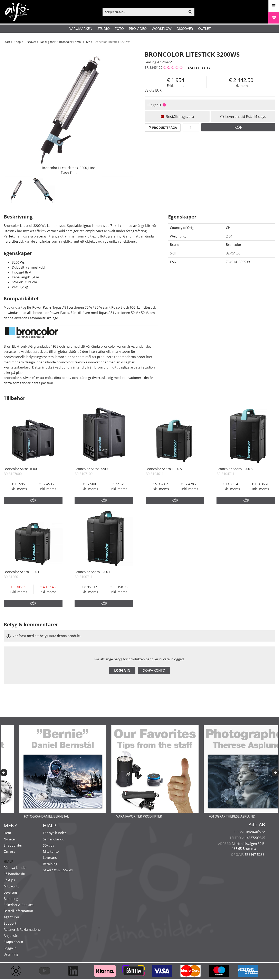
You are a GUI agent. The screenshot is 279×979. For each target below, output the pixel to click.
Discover (185, 28)
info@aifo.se (255, 832)
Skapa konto (154, 670)
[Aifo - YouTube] (46, 971)
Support (10, 923)
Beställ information (18, 911)
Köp (238, 127)
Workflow (162, 28)
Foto (119, 28)
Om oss (9, 851)
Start (7, 42)
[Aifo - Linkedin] (75, 971)
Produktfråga (164, 127)
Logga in (122, 670)
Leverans (11, 892)
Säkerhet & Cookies (18, 905)
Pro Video (138, 28)
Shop (17, 42)
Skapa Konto (13, 942)
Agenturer (11, 917)
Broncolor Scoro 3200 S (235, 469)
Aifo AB (257, 824)
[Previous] (3, 772)
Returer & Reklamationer (23, 929)
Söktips (9, 880)
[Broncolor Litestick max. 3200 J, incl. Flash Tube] (69, 111)
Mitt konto (12, 886)
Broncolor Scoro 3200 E (93, 572)
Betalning (11, 898)
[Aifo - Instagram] (18, 971)
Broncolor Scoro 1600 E (22, 572)
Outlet (204, 28)
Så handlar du (14, 874)
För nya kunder (15, 867)
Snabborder (13, 845)
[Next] (275, 772)
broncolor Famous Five (74, 42)
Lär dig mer (48, 42)
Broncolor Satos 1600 (20, 469)
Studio (103, 28)
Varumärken (80, 28)
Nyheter (10, 839)
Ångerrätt (11, 935)
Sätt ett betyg (199, 67)
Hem (7, 833)
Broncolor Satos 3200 (91, 469)
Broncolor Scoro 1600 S (164, 469)
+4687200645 (255, 838)
